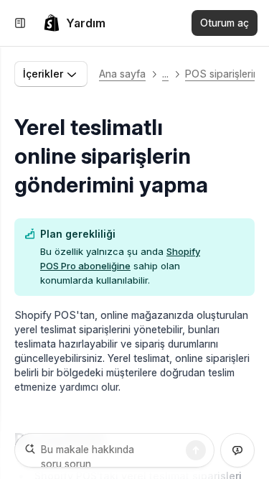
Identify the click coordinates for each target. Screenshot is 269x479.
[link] (74, 23)
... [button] (165, 74)
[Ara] (196, 450)
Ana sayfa (122, 74)
